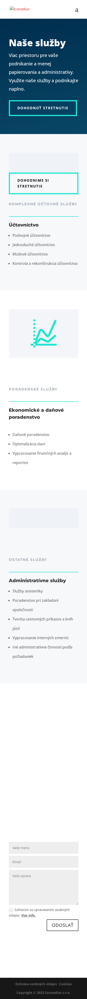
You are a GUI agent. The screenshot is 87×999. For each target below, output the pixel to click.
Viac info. (28, 915)
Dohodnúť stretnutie (42, 108)
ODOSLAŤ (62, 925)
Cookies (65, 984)
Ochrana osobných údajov (36, 984)
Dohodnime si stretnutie (33, 183)
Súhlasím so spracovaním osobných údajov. (39, 912)
